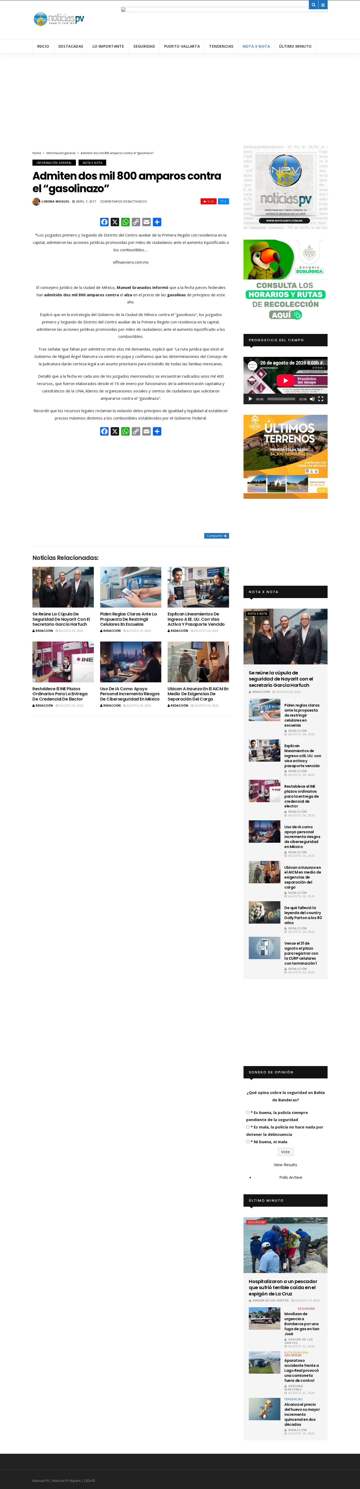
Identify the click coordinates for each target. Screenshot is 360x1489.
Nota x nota (256, 46)
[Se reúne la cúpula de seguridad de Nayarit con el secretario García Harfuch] (63, 587)
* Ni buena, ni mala (269, 1141)
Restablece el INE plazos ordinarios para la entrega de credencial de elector (59, 694)
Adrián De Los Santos (270, 1300)
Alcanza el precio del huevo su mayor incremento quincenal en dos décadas (302, 1414)
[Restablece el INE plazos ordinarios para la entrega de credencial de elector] (63, 662)
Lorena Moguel (56, 201)
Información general (60, 153)
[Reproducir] (250, 399)
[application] (286, 380)
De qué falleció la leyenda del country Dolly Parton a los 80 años (303, 915)
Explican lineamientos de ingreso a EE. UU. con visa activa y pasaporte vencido (196, 619)
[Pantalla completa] (320, 399)
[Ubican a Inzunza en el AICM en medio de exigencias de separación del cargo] (198, 662)
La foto (290, 1308)
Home (36, 153)
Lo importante (108, 46)
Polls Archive (290, 1177)
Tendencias (221, 46)
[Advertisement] (180, 105)
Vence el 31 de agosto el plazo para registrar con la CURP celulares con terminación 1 (301, 953)
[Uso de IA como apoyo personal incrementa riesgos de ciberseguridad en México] (131, 662)
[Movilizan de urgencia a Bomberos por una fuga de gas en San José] (264, 1318)
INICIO (43, 46)
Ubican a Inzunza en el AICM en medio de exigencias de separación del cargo (198, 694)
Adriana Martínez (293, 1387)
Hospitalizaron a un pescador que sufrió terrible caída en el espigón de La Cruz (283, 1287)
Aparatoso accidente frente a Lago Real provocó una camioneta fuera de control (301, 1370)
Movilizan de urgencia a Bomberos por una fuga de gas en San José (301, 1324)
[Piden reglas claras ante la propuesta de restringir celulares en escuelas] (131, 587)
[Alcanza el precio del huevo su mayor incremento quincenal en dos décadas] (264, 1409)
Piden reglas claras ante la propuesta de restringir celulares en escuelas (128, 619)
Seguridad (144, 46)
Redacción (44, 631)
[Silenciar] (312, 399)
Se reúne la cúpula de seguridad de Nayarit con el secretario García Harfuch (61, 619)
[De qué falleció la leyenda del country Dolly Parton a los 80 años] (264, 912)
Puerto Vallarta (182, 46)
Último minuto (295, 46)
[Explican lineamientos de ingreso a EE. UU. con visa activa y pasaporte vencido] (198, 587)
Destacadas (71, 46)
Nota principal (296, 1352)
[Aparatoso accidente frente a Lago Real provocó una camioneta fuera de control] (264, 1362)
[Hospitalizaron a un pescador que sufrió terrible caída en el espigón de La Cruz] (286, 1245)
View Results (285, 1164)
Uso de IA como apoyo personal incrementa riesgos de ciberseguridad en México (130, 694)
